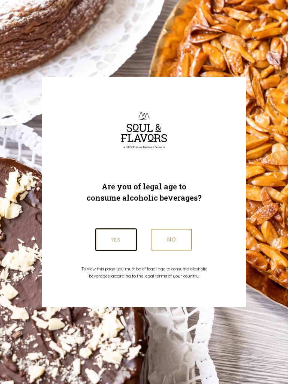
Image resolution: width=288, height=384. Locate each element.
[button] (172, 239)
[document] (144, 192)
